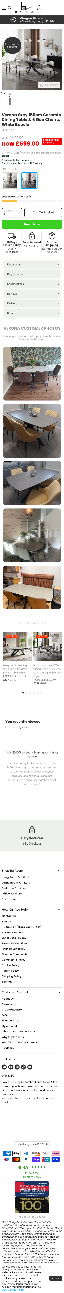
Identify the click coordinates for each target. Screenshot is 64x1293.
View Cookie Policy (13, 1289)
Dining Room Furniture (16, 882)
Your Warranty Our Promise (19, 1042)
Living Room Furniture (15, 877)
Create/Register (12, 1009)
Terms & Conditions (14, 943)
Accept (56, 1278)
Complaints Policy (13, 960)
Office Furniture (12, 893)
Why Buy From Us (13, 1037)
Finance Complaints (15, 954)
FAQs (5, 1015)
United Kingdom (30, 1144)
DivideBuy (8, 1048)
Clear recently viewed (17, 727)
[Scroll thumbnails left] (5, 93)
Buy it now (32, 224)
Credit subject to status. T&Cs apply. (22, 163)
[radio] (10, 180)
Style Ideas (9, 899)
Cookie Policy (10, 965)
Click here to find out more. (17, 160)
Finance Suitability (13, 949)
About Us (8, 998)
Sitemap (7, 981)
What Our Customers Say (18, 1031)
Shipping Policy (11, 976)
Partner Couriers (12, 932)
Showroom (9, 1004)
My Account (9, 1026)
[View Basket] (39, 7)
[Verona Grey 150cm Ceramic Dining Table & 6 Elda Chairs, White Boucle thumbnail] (9, 99)
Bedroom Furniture (14, 888)
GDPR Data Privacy (14, 938)
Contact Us (9, 916)
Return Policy (10, 970)
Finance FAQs (10, 1020)
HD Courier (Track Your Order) (21, 927)
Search (6, 921)
